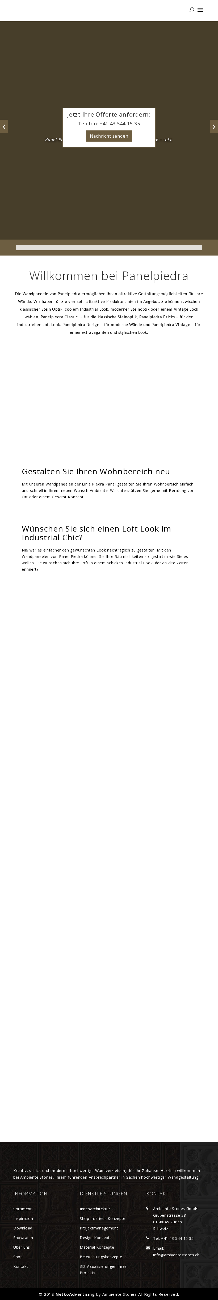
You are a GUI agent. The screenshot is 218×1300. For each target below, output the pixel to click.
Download (22, 1228)
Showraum (23, 1237)
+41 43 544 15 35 (119, 123)
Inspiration (23, 1218)
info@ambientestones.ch (176, 1254)
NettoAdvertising (75, 1294)
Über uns (21, 1247)
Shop (18, 1256)
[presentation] (4, 126)
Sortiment (22, 1208)
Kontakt (20, 1266)
